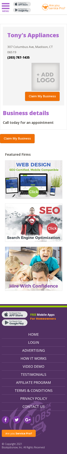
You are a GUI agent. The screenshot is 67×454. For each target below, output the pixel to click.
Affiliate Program (33, 382)
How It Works (33, 358)
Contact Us (34, 406)
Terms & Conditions (34, 390)
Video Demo (33, 366)
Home (33, 334)
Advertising (33, 350)
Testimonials (33, 374)
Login (33, 342)
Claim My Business (42, 96)
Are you (18, 433)
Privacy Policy (33, 398)
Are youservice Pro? (57, 6)
